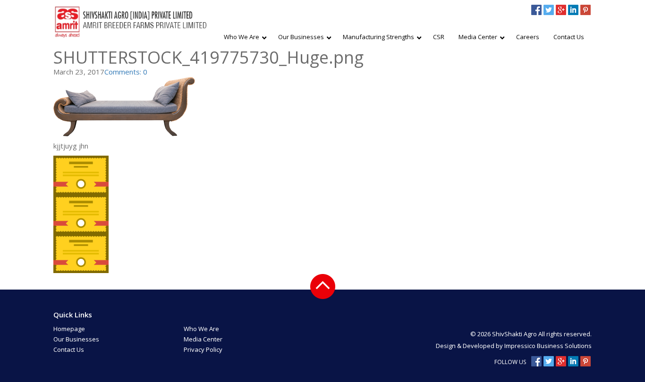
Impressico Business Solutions (548, 345)
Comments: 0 (125, 71)
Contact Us (68, 349)
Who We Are (201, 328)
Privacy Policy (203, 349)
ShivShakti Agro (515, 334)
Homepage (69, 328)
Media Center (203, 339)
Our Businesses (76, 339)
